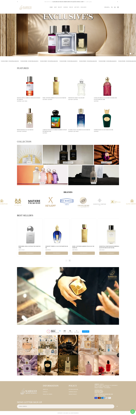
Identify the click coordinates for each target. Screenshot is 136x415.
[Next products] (69, 260)
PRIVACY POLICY (73, 394)
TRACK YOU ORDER (47, 394)
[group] (68, 35)
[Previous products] (66, 260)
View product (30, 253)
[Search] (111, 7)
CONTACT (45, 391)
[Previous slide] (17, 1)
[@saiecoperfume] (48, 331)
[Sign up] (117, 406)
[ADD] (117, 94)
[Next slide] (117, 1)
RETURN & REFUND (73, 389)
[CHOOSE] (40, 94)
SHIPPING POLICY (73, 391)
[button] (127, 53)
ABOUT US (45, 389)
